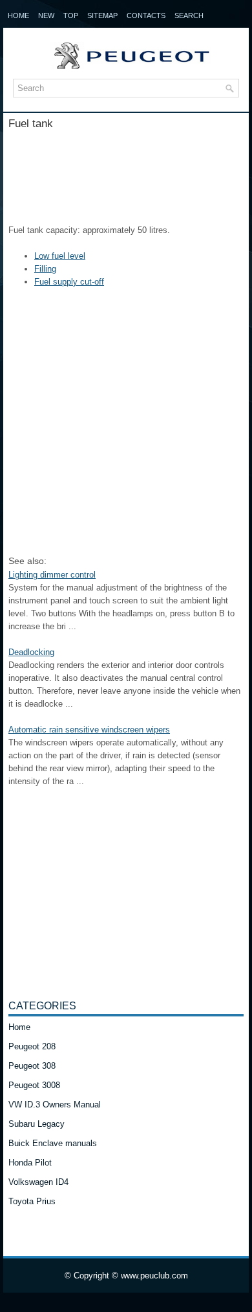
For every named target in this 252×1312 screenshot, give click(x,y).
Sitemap (102, 15)
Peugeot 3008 (34, 1085)
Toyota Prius (32, 1201)
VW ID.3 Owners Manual (54, 1104)
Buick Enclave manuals (52, 1143)
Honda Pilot (30, 1162)
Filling (45, 269)
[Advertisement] (126, 172)
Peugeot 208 (32, 1046)
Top (70, 15)
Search (189, 15)
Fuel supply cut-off (69, 282)
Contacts (146, 15)
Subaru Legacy (36, 1124)
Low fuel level (59, 256)
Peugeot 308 (32, 1066)
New (46, 15)
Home (18, 15)
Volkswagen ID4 (38, 1182)
